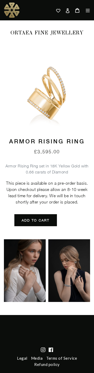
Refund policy (47, 364)
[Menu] (86, 10)
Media (37, 358)
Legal (22, 358)
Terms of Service (61, 358)
